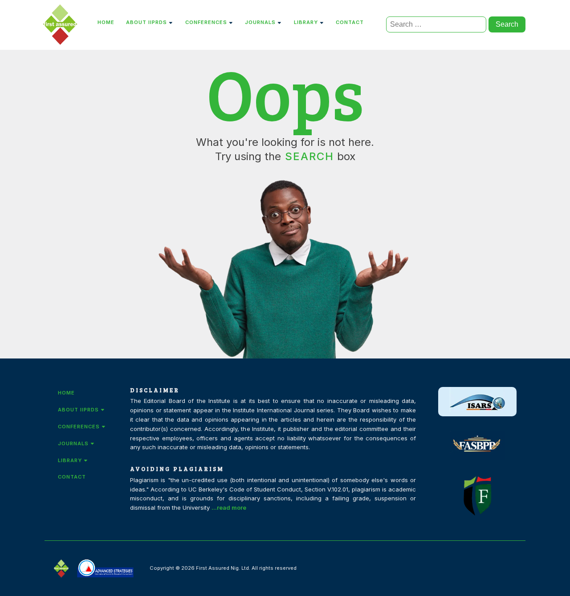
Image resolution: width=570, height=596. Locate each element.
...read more (229, 507)
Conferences (206, 22)
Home (106, 22)
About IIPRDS (146, 22)
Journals (260, 22)
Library (306, 22)
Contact (350, 22)
